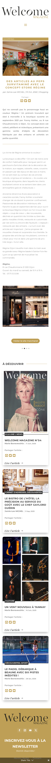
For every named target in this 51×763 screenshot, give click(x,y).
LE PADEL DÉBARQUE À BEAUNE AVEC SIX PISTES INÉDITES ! (22, 672)
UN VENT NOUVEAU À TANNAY (25, 607)
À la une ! (10, 434)
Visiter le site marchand (25, 341)
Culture (9, 601)
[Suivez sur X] (36, 730)
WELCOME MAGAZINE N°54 (23, 440)
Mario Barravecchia (14, 443)
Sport (24, 663)
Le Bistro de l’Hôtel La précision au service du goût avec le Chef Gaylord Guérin (25, 503)
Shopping (8, 39)
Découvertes (34, 492)
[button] (5, 311)
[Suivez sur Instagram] (25, 730)
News (19, 434)
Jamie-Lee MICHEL (15, 92)
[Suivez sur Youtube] (30, 730)
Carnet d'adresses (15, 492)
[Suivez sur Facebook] (19, 730)
